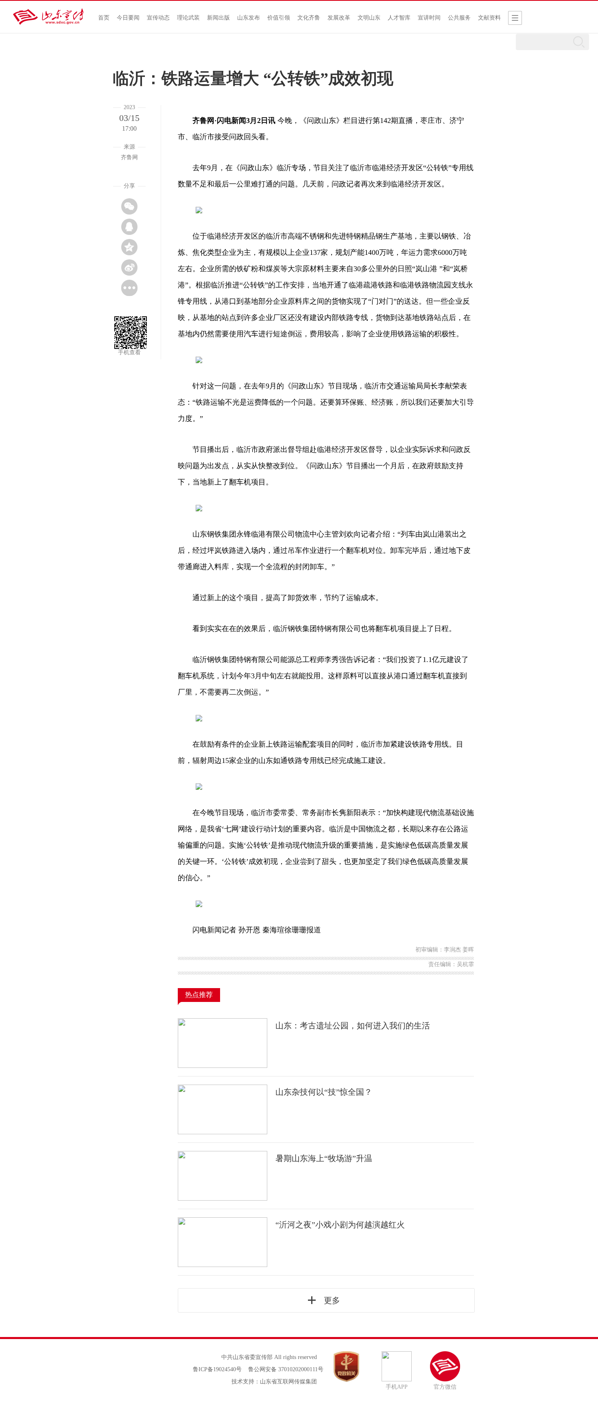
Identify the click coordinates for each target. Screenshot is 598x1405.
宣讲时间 (429, 18)
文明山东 (369, 18)
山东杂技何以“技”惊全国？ (323, 1091)
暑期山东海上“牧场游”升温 (323, 1158)
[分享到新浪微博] (129, 267)
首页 (103, 18)
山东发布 (248, 18)
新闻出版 (218, 18)
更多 (332, 1300)
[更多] (129, 288)
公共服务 (459, 18)
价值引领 (278, 18)
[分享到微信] (129, 206)
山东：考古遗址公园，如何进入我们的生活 (352, 1025)
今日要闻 (128, 18)
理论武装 (188, 18)
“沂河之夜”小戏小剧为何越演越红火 (340, 1224)
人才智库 (399, 18)
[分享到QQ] (129, 227)
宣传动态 (158, 18)
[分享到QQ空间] (129, 247)
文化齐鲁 (308, 18)
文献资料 (489, 18)
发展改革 (338, 18)
